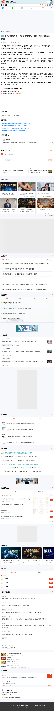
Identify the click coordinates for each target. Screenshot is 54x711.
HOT (7, 423)
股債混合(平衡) (8, 507)
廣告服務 (32, 705)
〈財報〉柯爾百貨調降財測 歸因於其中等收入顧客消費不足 (38, 171)
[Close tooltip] (50, 11)
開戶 (51, 505)
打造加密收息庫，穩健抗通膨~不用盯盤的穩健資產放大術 (20, 436)
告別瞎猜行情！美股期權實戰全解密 (12, 89)
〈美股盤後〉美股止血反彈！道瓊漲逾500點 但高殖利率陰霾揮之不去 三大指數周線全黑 (27, 210)
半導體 (6, 587)
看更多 (51, 255)
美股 (3, 31)
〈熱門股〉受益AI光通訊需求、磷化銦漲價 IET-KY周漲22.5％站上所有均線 (8, 210)
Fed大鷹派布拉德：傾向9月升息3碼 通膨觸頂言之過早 (14, 171)
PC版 (9, 705)
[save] (41, 8)
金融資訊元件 (38, 705)
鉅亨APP (13, 705)
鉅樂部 (22, 705)
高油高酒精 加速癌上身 (44, 209)
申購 (51, 500)
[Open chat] (51, 8)
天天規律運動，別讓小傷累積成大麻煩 (26, 193)
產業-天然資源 (8, 501)
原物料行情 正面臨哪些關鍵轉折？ (12, 91)
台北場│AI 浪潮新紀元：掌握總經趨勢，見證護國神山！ (21, 430)
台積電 (6, 583)
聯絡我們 (44, 705)
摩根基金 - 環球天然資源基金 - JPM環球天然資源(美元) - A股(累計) (16, 499)
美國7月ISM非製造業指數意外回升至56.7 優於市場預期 (15, 126)
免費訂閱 (49, 685)
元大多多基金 (4, 510)
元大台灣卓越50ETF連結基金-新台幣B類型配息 (12, 516)
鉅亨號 (18, 705)
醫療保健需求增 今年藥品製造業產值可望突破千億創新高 (15, 128)
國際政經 (8, 348)
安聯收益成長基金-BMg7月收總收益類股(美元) (12, 504)
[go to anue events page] (47, 5)
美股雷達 (8, 31)
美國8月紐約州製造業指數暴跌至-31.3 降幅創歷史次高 (14, 130)
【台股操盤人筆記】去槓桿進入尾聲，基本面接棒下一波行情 (8, 193)
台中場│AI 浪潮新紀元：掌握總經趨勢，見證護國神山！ (21, 423)
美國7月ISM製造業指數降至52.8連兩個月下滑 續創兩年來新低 (16, 123)
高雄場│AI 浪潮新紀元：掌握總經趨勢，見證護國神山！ (21, 442)
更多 (50, 259)
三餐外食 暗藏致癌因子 (44, 193)
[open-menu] (1, 5)
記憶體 (6, 579)
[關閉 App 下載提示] (1, 2)
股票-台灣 (7, 512)
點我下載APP (17, 94)
